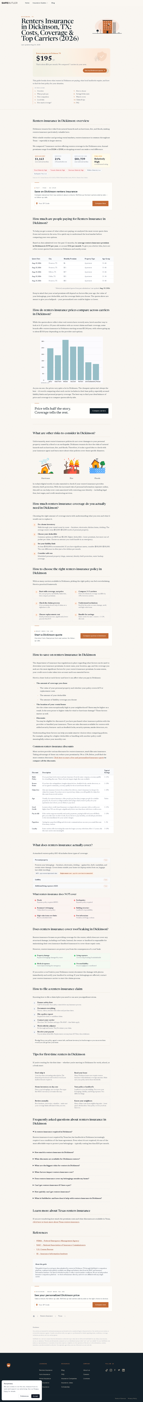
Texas (60, 1316)
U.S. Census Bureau (44, 1249)
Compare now (100, 1305)
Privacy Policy (132, 1398)
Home (27, 3)
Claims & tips (79, 100)
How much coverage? (43, 103)
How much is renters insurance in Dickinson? (54, 1152)
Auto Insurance (44, 1374)
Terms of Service (120, 1398)
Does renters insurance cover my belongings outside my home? (62, 1179)
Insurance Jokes (67, 1383)
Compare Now (100, 203)
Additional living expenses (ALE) (71, 886)
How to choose (80, 91)
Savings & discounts (81, 94)
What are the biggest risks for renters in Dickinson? (57, 1166)
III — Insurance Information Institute (52, 1254)
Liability (71, 880)
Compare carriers (99, 411)
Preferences (24, 1396)
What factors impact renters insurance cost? (54, 1172)
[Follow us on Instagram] (111, 1370)
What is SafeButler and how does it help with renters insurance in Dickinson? (68, 1198)
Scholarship (65, 1387)
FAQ (76, 103)
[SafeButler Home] (34, 1316)
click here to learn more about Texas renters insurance (56, 1222)
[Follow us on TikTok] (106, 1370)
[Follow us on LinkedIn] (123, 1370)
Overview (39, 91)
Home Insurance (45, 1379)
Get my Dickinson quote (95, 70)
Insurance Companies (69, 1379)
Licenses (86, 1379)
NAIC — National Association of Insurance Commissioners (61, 1245)
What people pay (41, 94)
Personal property (71, 860)
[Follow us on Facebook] (115, 1370)
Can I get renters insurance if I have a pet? (53, 1185)
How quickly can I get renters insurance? (52, 1192)
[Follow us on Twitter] (119, 1370)
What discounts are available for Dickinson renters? (57, 1159)
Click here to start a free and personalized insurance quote (79, 758)
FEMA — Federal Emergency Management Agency (57, 1241)
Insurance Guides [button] (39, 3)
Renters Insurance (46, 1316)
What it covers (80, 97)
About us (86, 1370)
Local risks (39, 100)
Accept (35, 1396)
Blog (53, 3)
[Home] (9, 3)
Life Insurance (44, 1383)
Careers (86, 1374)
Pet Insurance (44, 1387)
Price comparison (42, 97)
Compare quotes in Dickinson (94, 636)
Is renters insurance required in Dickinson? (53, 1132)
